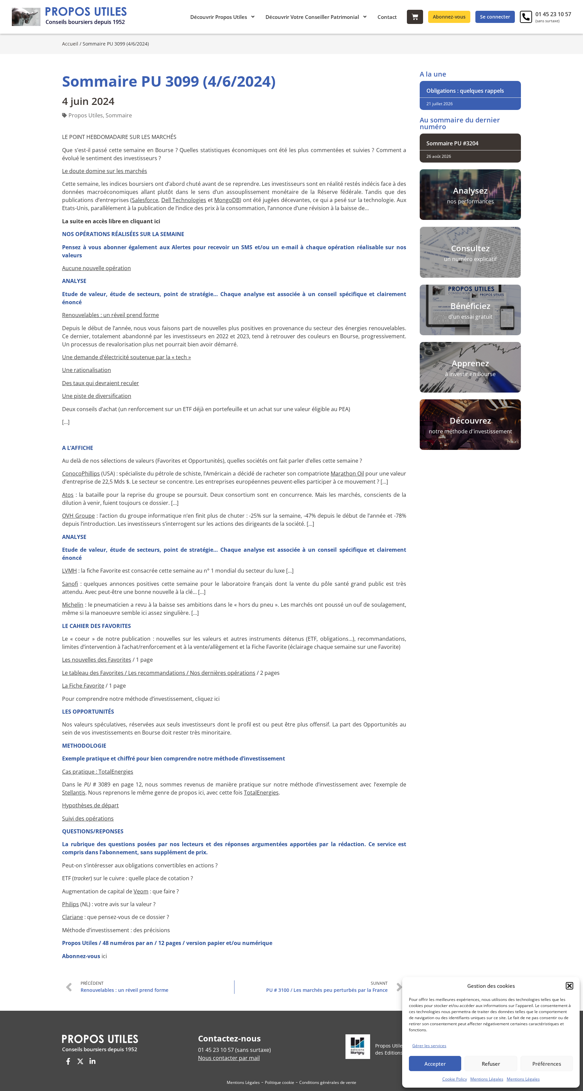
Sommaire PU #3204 (452, 143)
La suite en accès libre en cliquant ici (111, 221)
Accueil (70, 43)
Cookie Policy (454, 1079)
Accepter (435, 1063)
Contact (387, 16)
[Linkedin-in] (92, 1061)
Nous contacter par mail (229, 1058)
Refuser (491, 1063)
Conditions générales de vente (327, 1082)
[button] (569, 985)
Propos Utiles (85, 115)
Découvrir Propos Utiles (218, 16)
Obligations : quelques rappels (465, 90)
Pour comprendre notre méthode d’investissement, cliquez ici (141, 698)
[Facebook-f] (68, 1061)
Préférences (546, 1063)
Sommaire (119, 115)
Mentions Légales (486, 1079)
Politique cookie (279, 1082)
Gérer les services (429, 1046)
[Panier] (415, 17)
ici (104, 956)
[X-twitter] (80, 1061)
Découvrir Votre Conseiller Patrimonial (312, 16)
